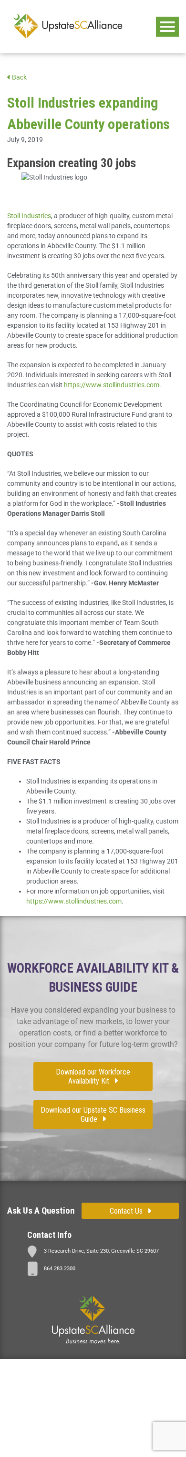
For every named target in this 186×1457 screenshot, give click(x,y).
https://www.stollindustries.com (111, 385)
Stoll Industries (29, 216)
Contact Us (126, 1211)
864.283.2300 (59, 1269)
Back (18, 77)
